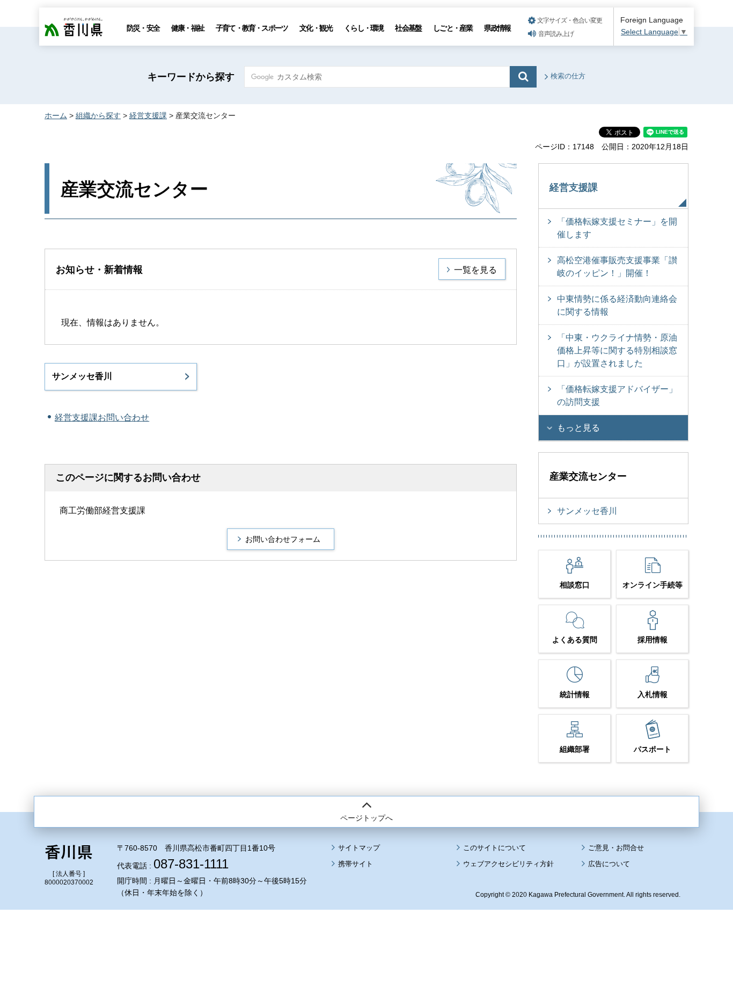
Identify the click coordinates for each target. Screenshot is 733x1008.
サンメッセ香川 (82, 376)
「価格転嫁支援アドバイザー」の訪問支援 (617, 396)
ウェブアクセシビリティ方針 (508, 864)
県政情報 (497, 28)
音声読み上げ (556, 34)
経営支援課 (148, 115)
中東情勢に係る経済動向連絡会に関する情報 (617, 305)
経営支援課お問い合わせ (102, 417)
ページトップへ (366, 818)
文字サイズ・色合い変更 (569, 20)
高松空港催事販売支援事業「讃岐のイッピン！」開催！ (617, 267)
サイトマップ (359, 848)
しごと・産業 (452, 28)
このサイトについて (494, 848)
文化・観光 (315, 28)
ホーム (56, 115)
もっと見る (578, 427)
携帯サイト (355, 864)
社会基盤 (408, 28)
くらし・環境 (363, 28)
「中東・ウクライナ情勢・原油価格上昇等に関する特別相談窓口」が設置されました (617, 350)
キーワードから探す (191, 76)
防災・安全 (143, 28)
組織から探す (98, 115)
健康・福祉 (187, 28)
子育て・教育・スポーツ (252, 28)
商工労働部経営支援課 (102, 510)
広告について (609, 864)
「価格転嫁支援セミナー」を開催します (617, 228)
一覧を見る (475, 269)
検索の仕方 (568, 76)
